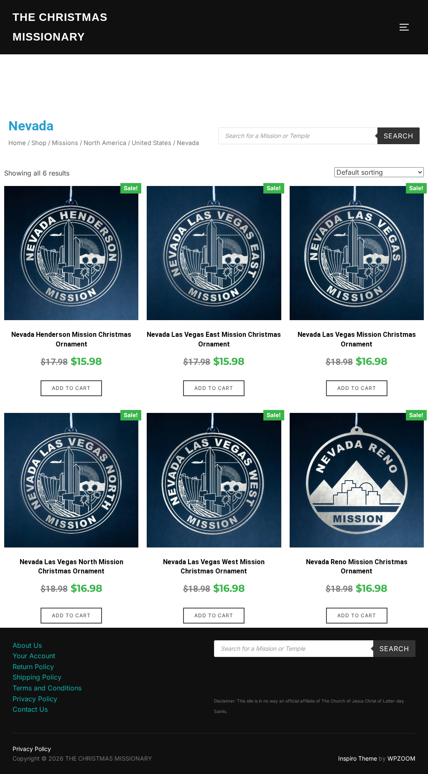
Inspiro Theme (357, 758)
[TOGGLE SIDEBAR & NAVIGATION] (407, 27)
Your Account (34, 656)
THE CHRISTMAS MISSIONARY (60, 27)
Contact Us (30, 709)
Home (17, 143)
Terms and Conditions (47, 688)
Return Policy (33, 666)
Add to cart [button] (71, 388)
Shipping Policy (37, 677)
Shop (38, 143)
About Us (27, 645)
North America (105, 143)
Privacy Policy (35, 699)
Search (398, 136)
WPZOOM (401, 758)
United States (151, 143)
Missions (65, 143)
